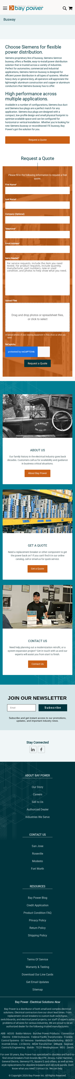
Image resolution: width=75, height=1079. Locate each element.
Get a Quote (37, 568)
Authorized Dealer (37, 809)
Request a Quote (38, 139)
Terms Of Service (37, 959)
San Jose (37, 846)
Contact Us (38, 664)
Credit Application (37, 905)
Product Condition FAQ (37, 912)
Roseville (37, 853)
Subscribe (52, 707)
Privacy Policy (37, 920)
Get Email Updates (37, 982)
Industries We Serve (37, 817)
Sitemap (37, 989)
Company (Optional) (14, 214)
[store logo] (26, 8)
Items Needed (11, 258)
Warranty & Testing (37, 967)
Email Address (12, 243)
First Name (10, 184)
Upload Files (11, 300)
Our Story (37, 787)
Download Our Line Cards (37, 974)
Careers (37, 794)
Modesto (37, 861)
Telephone (10, 229)
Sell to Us (37, 802)
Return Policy (37, 928)
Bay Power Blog (37, 897)
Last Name (10, 199)
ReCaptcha (10, 344)
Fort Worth (37, 868)
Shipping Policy (37, 935)
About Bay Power (37, 473)
